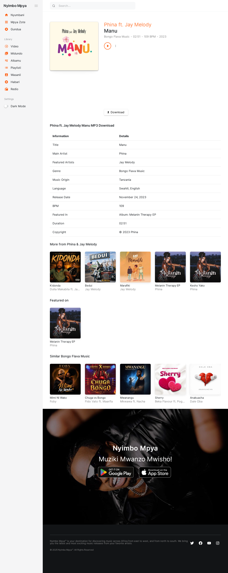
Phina (110, 25)
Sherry (159, 397)
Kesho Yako (197, 285)
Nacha (141, 401)
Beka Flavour (163, 401)
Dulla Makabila (60, 289)
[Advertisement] (156, 78)
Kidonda (55, 285)
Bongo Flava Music (116, 36)
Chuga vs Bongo (95, 397)
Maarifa (108, 401)
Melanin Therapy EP (167, 285)
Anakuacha (197, 397)
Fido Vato (91, 401)
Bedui (88, 285)
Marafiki (125, 285)
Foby (53, 401)
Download (117, 112)
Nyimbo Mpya (15, 6)
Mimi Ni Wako (58, 397)
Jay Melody (138, 25)
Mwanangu (127, 397)
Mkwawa (126, 401)
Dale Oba (196, 401)
